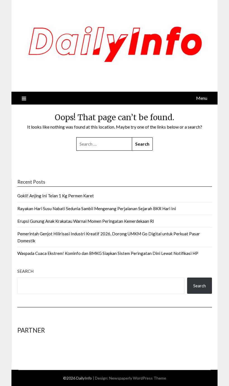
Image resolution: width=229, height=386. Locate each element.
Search (25, 271)
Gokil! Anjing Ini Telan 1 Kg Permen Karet (55, 195)
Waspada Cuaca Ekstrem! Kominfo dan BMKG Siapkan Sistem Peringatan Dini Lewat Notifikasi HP (107, 253)
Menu (201, 98)
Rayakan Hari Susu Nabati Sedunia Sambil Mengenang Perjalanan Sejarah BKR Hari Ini (96, 208)
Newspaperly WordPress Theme (137, 378)
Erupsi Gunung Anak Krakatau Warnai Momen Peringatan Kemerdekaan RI (85, 221)
